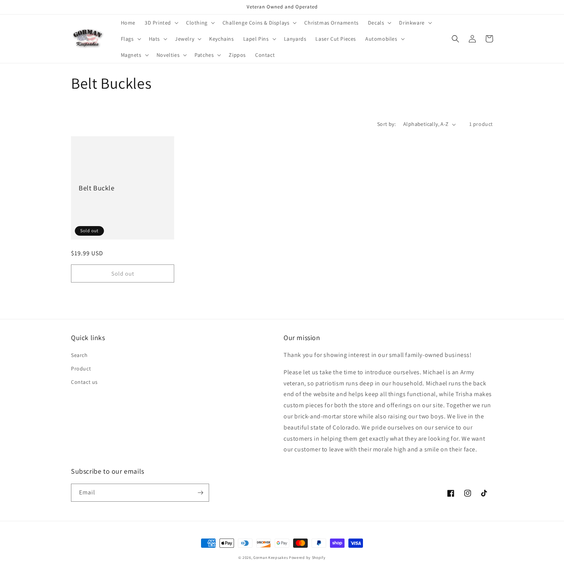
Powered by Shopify (307, 557)
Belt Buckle (97, 187)
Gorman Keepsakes (270, 557)
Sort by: (386, 124)
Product (81, 368)
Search (79, 355)
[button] (160, 23)
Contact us (84, 381)
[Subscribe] (200, 493)
